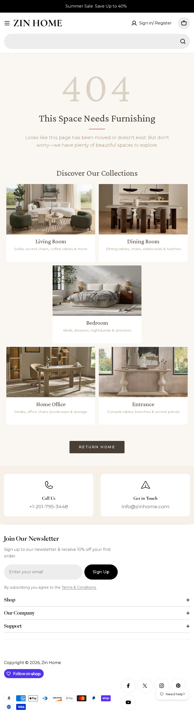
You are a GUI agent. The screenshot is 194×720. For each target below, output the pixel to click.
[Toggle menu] (7, 23)
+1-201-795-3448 (48, 506)
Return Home (97, 447)
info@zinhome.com (145, 506)
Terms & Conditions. (79, 587)
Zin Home (37, 23)
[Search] (183, 41)
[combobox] (97, 41)
